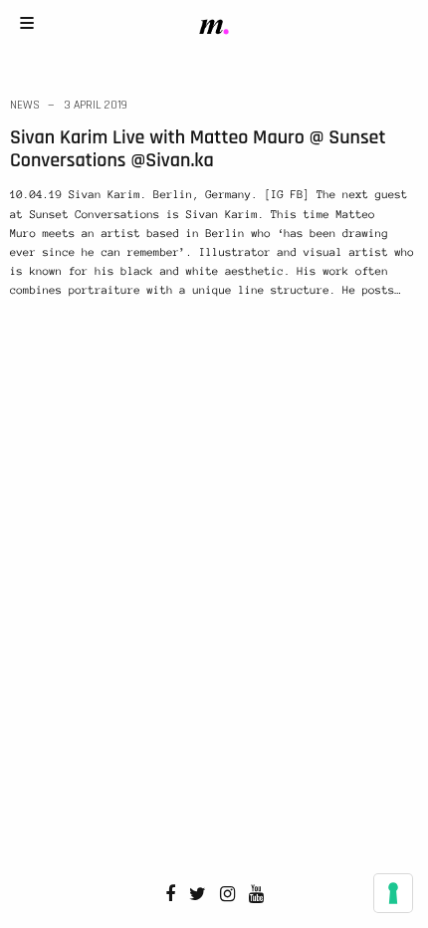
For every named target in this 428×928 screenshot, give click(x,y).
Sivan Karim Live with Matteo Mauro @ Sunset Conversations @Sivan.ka (197, 148)
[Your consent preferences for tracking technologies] (393, 893)
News (25, 105)
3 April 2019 (95, 105)
